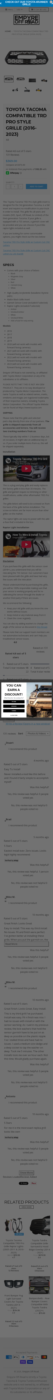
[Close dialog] (50, 684)
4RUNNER (13, 706)
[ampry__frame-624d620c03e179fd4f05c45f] (26, 3)
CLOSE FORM (13, 715)
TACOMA (14, 701)
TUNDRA (14, 710)
